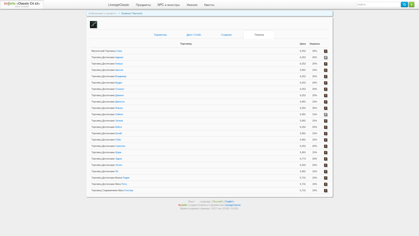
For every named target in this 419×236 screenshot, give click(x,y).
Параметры (160, 34)
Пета (109, 184)
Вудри (106, 82)
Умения (192, 4)
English (229, 201)
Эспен (106, 165)
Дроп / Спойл (194, 34)
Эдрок (106, 158)
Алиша (107, 63)
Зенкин (107, 120)
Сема (106, 51)
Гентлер (112, 190)
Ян (104, 171)
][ (22, 4)
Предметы (143, 4)
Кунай (106, 133)
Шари (106, 152)
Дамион (107, 95)
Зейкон (107, 114)
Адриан (107, 57)
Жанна (107, 108)
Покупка (259, 34)
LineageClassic (118, 4)
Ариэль (107, 70)
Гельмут (107, 89)
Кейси (106, 127)
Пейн (106, 139)
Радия (110, 177)
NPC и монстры (169, 4)
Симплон (108, 146)
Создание (226, 34)
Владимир (108, 76)
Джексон (108, 101)
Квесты (209, 4)
